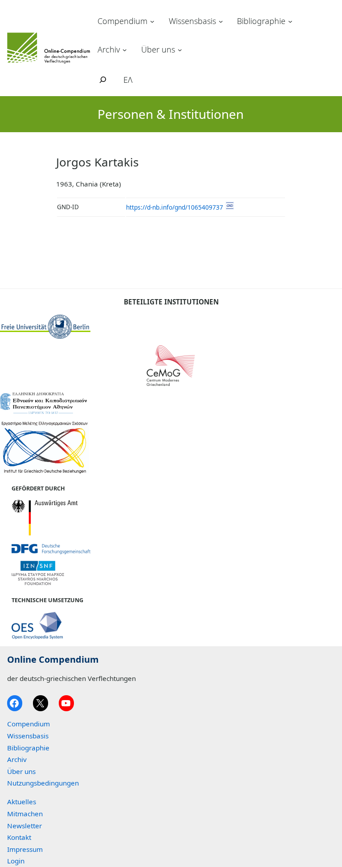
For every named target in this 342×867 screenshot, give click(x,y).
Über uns (158, 49)
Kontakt (19, 837)
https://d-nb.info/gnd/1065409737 (174, 207)
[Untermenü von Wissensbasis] (221, 21)
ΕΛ (128, 79)
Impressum (25, 849)
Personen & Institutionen (171, 113)
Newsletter (24, 825)
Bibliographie (261, 21)
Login (15, 860)
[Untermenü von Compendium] (152, 21)
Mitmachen (25, 813)
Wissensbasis (192, 21)
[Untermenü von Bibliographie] (290, 21)
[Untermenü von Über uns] (180, 49)
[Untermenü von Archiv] (124, 49)
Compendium (122, 21)
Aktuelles (21, 801)
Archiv (109, 49)
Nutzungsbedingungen (43, 782)
